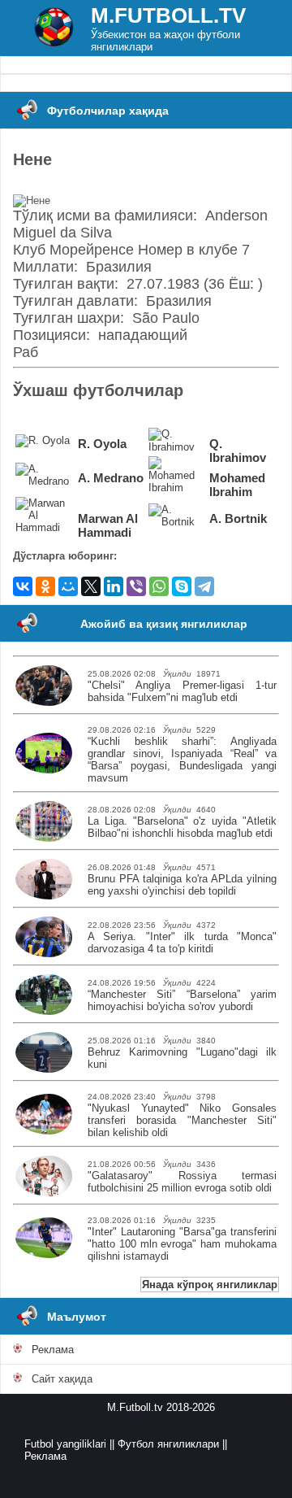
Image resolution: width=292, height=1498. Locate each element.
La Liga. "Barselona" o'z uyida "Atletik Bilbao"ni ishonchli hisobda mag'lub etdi (182, 827)
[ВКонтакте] (22, 586)
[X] (91, 586)
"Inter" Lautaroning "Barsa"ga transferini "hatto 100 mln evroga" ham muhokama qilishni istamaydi (182, 1244)
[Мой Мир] (68, 586)
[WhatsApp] (159, 586)
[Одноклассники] (45, 586)
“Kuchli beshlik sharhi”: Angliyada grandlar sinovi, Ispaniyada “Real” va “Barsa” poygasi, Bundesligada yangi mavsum (182, 759)
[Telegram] (204, 586)
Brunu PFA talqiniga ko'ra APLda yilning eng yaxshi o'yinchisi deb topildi (182, 885)
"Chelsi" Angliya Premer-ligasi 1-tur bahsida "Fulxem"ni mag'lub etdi (182, 691)
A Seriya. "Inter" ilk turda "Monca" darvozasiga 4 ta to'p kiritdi (182, 942)
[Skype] (181, 586)
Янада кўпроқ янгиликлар (209, 1284)
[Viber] (136, 586)
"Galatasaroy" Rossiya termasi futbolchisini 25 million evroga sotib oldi (182, 1181)
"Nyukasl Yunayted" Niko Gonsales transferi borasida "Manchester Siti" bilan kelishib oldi (182, 1120)
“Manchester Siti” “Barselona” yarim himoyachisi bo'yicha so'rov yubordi (182, 1000)
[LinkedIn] (113, 586)
